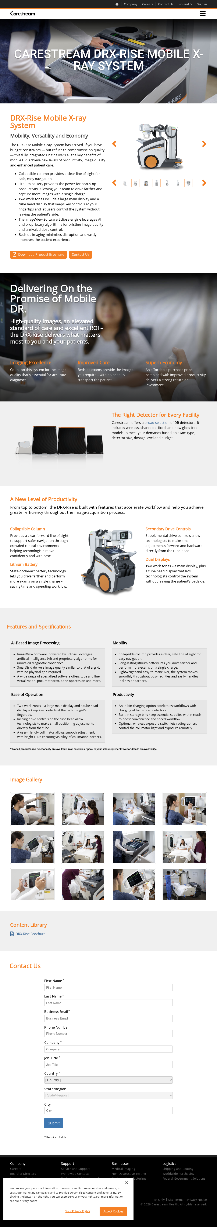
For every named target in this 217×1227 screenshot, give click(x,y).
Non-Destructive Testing (129, 1174)
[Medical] (22, 13)
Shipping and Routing (178, 1169)
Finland (183, 4)
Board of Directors (23, 1174)
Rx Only (159, 1200)
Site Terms (175, 1200)
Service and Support (75, 1169)
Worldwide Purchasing (179, 1174)
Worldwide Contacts (75, 1174)
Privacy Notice (197, 1200)
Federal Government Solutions (184, 1178)
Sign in (202, 4)
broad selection (157, 422)
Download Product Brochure (41, 254)
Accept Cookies (113, 1211)
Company (130, 4)
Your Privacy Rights (77, 1211)
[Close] (126, 1182)
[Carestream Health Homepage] (117, 4)
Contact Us (165, 4)
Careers (147, 4)
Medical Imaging (123, 1169)
